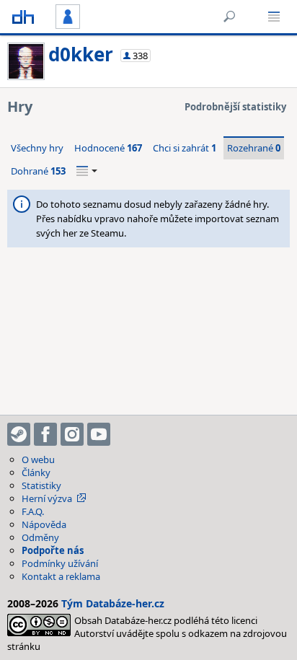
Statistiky (41, 485)
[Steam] (18, 434)
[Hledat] (229, 16)
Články (36, 472)
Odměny (40, 537)
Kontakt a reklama (61, 576)
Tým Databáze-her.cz (112, 603)
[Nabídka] (274, 16)
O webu (38, 459)
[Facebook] (45, 434)
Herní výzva (47, 498)
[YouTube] (98, 434)
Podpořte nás (53, 550)
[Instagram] (72, 434)
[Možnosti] (87, 170)
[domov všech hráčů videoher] (23, 16)
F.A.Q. (33, 511)
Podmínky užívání (60, 563)
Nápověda (44, 524)
